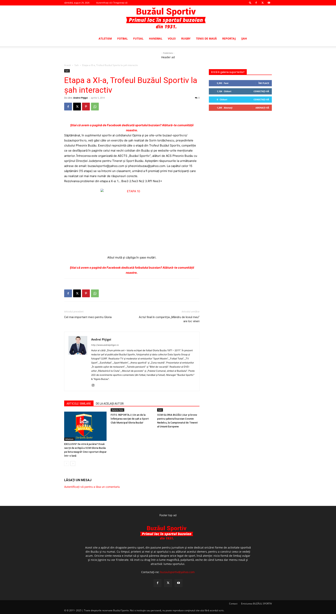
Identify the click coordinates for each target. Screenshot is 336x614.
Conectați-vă (261, 91)
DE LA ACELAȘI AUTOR (110, 403)
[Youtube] (269, 2)
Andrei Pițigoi (80, 97)
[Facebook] (256, 2)
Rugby (186, 38)
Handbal (155, 38)
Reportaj (229, 38)
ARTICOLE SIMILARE (78, 403)
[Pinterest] (86, 106)
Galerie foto (117, 409)
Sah (76, 65)
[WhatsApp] (95, 106)
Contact (233, 603)
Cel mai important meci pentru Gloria (88, 317)
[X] (262, 2)
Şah (244, 38)
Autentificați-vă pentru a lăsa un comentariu (92, 486)
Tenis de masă (206, 38)
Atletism (105, 38)
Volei (172, 38)
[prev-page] (66, 463)
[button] (250, 2)
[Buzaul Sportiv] (168, 18)
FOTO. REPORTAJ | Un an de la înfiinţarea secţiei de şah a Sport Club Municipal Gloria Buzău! (130, 418)
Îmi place (263, 83)
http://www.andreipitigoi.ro (105, 345)
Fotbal (122, 38)
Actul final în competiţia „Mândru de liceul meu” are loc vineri (169, 319)
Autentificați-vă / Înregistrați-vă (111, 2)
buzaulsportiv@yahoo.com (177, 572)
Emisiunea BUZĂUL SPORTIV (256, 603)
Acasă (67, 65)
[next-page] (72, 463)
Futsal (138, 38)
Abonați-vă (262, 107)
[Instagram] (94, 385)
